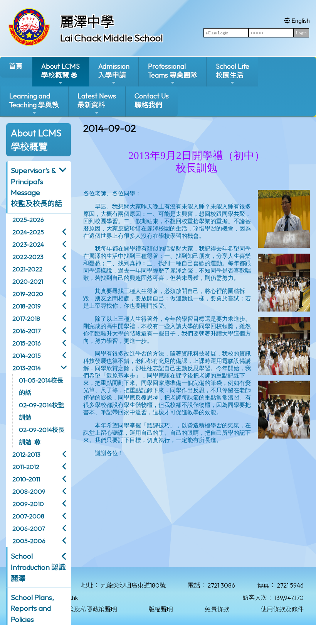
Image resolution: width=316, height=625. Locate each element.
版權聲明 (160, 609)
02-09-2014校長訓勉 (41, 436)
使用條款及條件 (282, 609)
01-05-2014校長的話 (41, 386)
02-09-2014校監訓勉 (41, 411)
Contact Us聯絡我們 (151, 100)
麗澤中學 (87, 21)
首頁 (16, 66)
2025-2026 (28, 220)
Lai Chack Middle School (111, 38)
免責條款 (217, 609)
